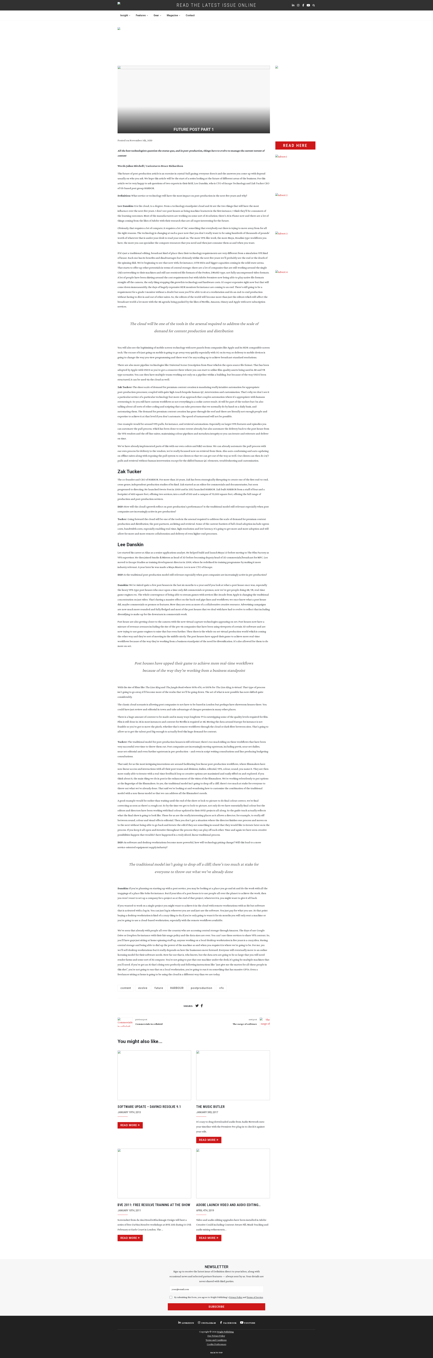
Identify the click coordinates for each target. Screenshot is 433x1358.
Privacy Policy (235, 1297)
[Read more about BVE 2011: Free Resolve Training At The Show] (154, 1173)
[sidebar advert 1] (295, 171)
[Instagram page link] (298, 5)
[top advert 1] (216, 42)
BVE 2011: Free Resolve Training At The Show (154, 1205)
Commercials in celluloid (149, 1024)
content (125, 988)
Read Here (295, 145)
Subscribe (216, 1306)
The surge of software (245, 1024)
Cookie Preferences (216, 1344)
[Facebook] (202, 1006)
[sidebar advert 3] (295, 248)
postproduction (201, 988)
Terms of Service (255, 1297)
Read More (128, 1125)
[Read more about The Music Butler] (233, 1075)
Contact (190, 15)
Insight (124, 15)
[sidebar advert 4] (295, 310)
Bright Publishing (225, 1331)
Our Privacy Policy (216, 1335)
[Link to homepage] (130, 5)
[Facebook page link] (303, 5)
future (158, 988)
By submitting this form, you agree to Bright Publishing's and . (219, 1297)
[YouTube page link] (308, 5)
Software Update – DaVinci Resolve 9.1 (149, 1107)
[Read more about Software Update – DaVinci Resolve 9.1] (154, 1075)
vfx (221, 988)
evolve (142, 988)
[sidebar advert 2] (295, 210)
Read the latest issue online (217, 5)
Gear (156, 15)
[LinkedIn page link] (293, 5)
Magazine (172, 15)
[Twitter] (197, 1006)
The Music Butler (210, 1107)
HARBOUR (177, 988)
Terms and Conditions (216, 1340)
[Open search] (313, 5)
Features (141, 15)
